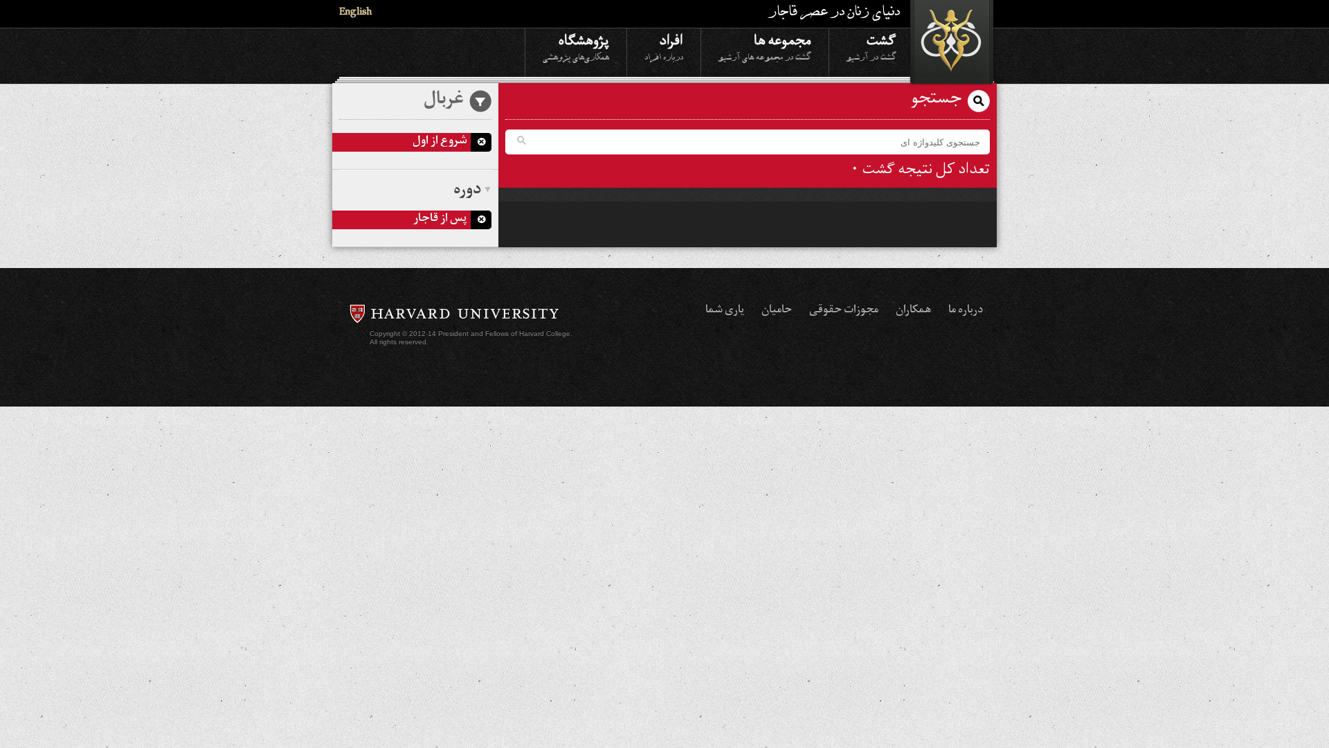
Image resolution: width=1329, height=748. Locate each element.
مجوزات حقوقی (843, 311)
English (355, 13)
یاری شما (724, 311)
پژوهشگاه (576, 46)
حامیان (776, 311)
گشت (871, 46)
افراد (663, 46)
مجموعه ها (764, 46)
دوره (467, 191)
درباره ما (965, 311)
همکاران (913, 311)
